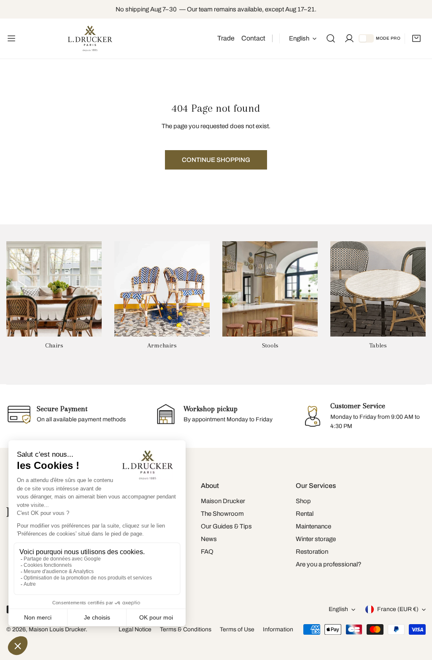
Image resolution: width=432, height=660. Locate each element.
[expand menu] (11, 39)
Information (278, 629)
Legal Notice (135, 629)
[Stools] (270, 289)
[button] (416, 38)
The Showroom (222, 513)
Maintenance (313, 526)
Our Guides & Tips (226, 526)
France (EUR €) (397, 609)
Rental (304, 513)
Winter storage (316, 539)
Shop (303, 501)
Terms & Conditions (185, 629)
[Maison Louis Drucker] (90, 38)
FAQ (207, 551)
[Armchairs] (162, 289)
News (209, 539)
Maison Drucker (223, 501)
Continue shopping (216, 159)
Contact (253, 38)
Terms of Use (237, 629)
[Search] (330, 38)
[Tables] (378, 289)
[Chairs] (54, 289)
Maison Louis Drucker (57, 629)
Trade (226, 38)
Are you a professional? (329, 564)
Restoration (312, 551)
